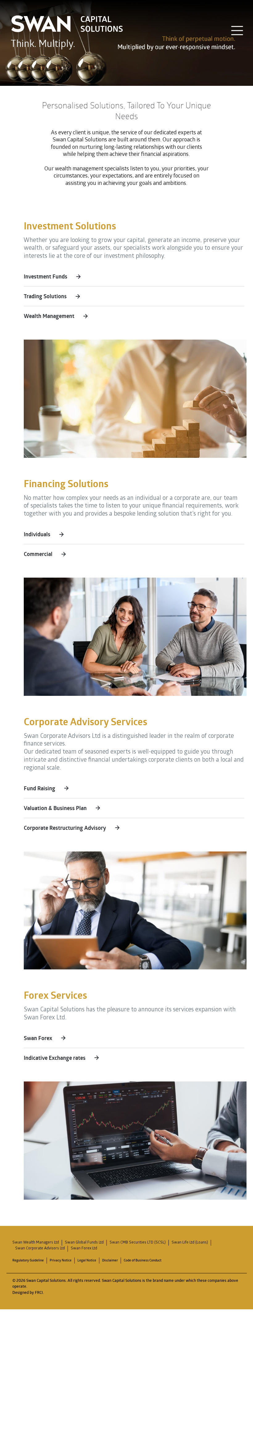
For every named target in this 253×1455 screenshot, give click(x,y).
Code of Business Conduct (142, 1260)
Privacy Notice (61, 1260)
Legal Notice (86, 1260)
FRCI (39, 1292)
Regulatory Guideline (28, 1260)
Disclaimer (110, 1260)
